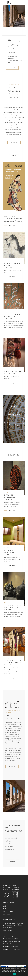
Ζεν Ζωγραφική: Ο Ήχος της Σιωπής (12, 265)
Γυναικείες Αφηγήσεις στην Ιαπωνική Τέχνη (13, 219)
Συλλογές (6, 492)
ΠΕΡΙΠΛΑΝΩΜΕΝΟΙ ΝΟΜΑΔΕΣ (13, 372)
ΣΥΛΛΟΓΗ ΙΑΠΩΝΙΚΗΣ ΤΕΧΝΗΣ (10, 552)
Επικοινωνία (6, 914)
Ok (14, 973)
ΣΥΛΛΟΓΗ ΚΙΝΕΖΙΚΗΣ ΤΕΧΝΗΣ (9, 497)
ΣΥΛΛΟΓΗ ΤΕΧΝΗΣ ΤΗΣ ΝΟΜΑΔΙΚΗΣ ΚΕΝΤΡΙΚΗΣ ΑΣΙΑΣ (13, 662)
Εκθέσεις (5, 906)
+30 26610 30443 (9, 846)
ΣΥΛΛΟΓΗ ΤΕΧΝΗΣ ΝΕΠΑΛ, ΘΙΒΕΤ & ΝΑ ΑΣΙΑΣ (13, 607)
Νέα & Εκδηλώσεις (8, 911)
